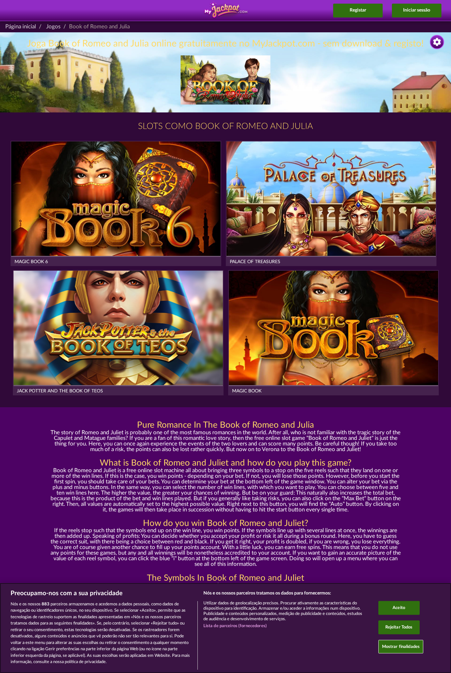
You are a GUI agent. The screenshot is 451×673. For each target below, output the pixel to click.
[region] (225, 628)
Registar (358, 10)
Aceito (399, 608)
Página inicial (20, 26)
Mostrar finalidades (401, 646)
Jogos (53, 26)
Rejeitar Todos (399, 627)
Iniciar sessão (416, 10)
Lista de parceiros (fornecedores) (235, 626)
